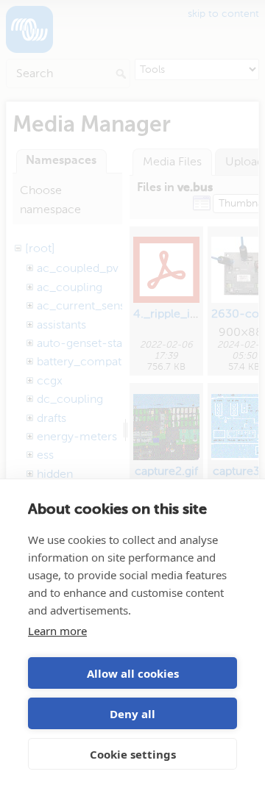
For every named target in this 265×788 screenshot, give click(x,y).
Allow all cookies (133, 673)
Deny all (132, 713)
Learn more (57, 630)
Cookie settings (133, 754)
